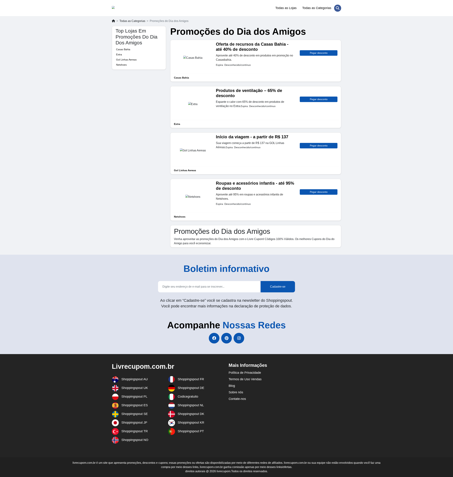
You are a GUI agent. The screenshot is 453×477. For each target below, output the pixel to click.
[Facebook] (214, 338)
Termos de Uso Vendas (245, 379)
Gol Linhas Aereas (126, 59)
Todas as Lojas (286, 8)
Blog (232, 386)
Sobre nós (236, 392)
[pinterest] (226, 338)
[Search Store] (337, 8)
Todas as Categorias (316, 8)
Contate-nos (237, 399)
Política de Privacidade (245, 372)
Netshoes (121, 64)
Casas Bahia (123, 49)
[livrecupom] (129, 8)
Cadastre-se (277, 286)
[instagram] (239, 338)
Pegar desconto (319, 52)
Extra (119, 54)
